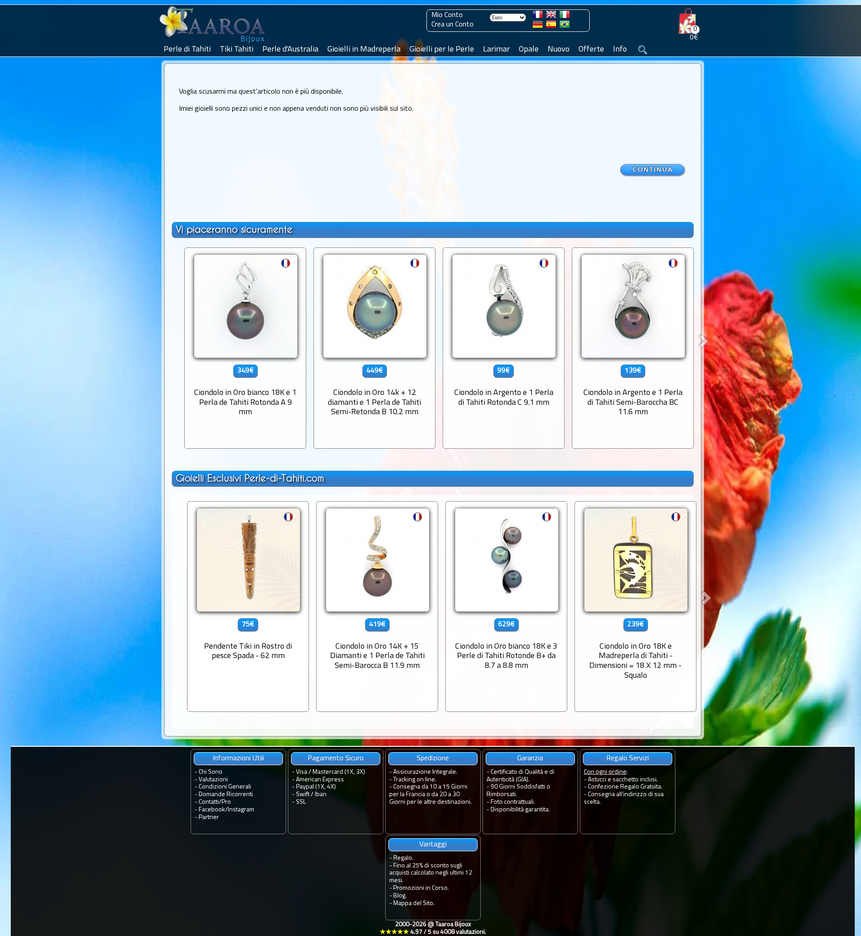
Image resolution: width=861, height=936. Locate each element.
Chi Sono (210, 772)
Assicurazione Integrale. (425, 772)
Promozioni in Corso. (421, 888)
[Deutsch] (538, 26)
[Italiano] (565, 16)
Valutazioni (213, 779)
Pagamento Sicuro (336, 758)
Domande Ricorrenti (226, 794)
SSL (301, 802)
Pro (226, 802)
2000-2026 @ (433, 928)
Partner (209, 817)
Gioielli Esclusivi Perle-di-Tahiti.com (250, 478)
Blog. (400, 896)
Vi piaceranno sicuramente (234, 229)
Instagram (241, 809)
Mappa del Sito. (414, 903)
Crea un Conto (452, 24)
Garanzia (530, 758)
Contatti (209, 802)
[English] (551, 16)
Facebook (212, 809)
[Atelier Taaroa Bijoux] (213, 43)
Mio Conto (447, 15)
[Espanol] (551, 26)
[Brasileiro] (565, 26)
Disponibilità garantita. (520, 809)
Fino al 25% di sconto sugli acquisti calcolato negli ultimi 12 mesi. (430, 873)
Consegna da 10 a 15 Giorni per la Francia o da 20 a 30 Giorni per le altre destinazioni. (430, 795)
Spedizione (433, 758)
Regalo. (403, 858)
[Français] (538, 16)
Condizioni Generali (225, 787)
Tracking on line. (414, 779)
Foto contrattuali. (513, 802)
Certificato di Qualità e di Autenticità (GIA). (520, 776)
